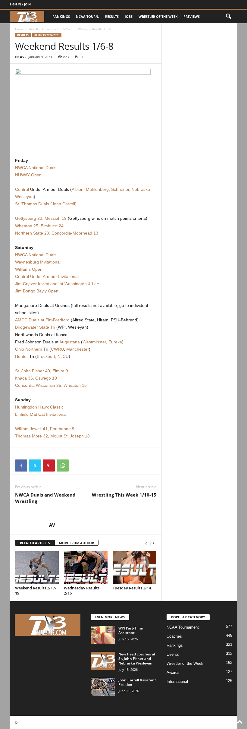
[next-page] (153, 543)
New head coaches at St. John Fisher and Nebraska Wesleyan (136, 659)
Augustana (69, 341)
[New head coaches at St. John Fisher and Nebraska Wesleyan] (103, 661)
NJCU (63, 356)
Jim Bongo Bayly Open (36, 291)
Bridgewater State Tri (35, 327)
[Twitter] (35, 465)
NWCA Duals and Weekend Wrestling (45, 498)
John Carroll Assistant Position (137, 682)
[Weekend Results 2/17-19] (37, 567)
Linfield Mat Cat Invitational (41, 414)
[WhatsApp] (63, 465)
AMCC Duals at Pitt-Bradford (42, 319)
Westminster (94, 341)
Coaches (174, 636)
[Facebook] (21, 465)
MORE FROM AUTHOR (76, 543)
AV (22, 57)
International (177, 681)
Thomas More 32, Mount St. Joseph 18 (52, 436)
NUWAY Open (28, 174)
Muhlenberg (97, 189)
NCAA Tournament (183, 627)
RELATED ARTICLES (35, 543)
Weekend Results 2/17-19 (35, 590)
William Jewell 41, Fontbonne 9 (44, 428)
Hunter (21, 356)
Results (112, 16)
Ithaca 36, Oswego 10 (36, 378)
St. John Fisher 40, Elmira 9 (41, 370)
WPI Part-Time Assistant (130, 630)
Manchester (77, 349)
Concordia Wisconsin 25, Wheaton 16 (51, 385)
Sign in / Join (20, 4)
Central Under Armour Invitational (47, 276)
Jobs (129, 16)
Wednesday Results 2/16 (81, 590)
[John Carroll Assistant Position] (103, 687)
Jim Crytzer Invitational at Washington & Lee (57, 283)
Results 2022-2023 (58, 29)
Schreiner (120, 189)
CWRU (57, 349)
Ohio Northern (28, 349)
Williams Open (28, 269)
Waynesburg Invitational (38, 262)
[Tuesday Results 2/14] (134, 567)
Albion (77, 189)
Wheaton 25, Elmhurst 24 (39, 225)
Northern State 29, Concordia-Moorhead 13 (56, 233)
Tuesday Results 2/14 (132, 588)
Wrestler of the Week (158, 16)
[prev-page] (146, 543)
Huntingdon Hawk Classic (39, 407)
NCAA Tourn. (87, 16)
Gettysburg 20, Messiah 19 (41, 218)
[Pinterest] (49, 465)
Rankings (61, 16)
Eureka (115, 341)
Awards (173, 672)
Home (19, 29)
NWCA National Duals (35, 167)
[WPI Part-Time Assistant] (103, 635)
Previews (191, 16)
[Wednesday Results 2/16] (86, 567)
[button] (228, 16)
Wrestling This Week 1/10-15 (124, 495)
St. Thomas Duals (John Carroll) (46, 203)
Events (173, 654)
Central (22, 189)
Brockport (46, 356)
